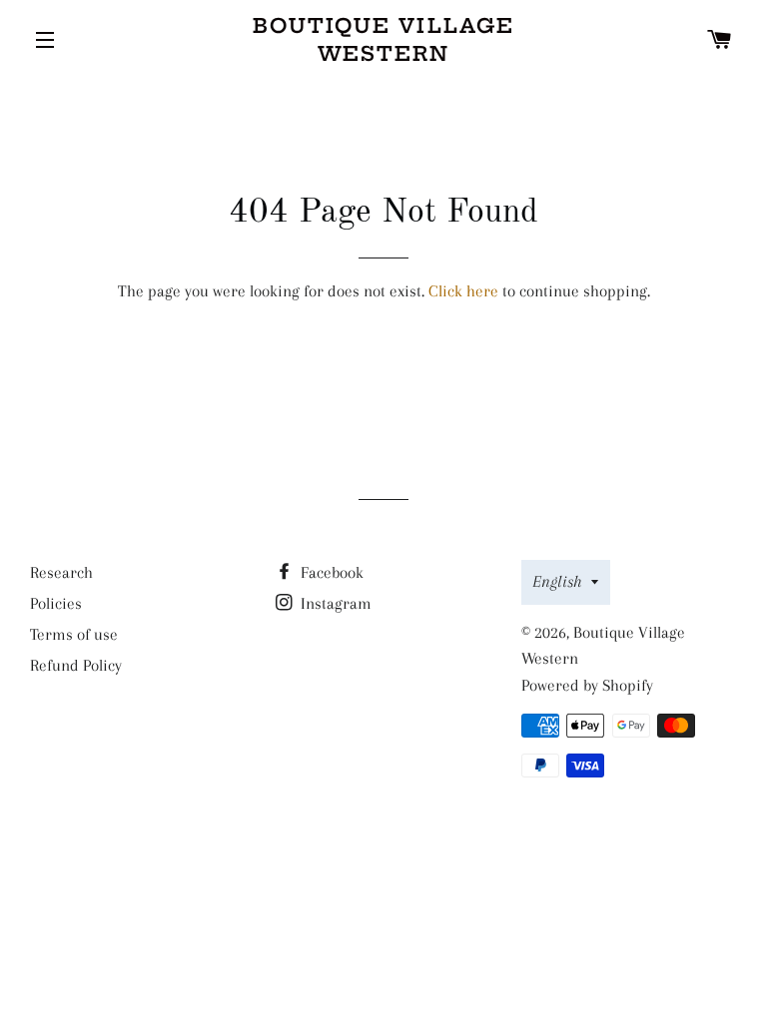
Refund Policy (76, 665)
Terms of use (74, 634)
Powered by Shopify (587, 685)
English (556, 581)
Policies (56, 603)
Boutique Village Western (383, 39)
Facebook (330, 572)
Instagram (334, 603)
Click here (463, 290)
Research (61, 572)
